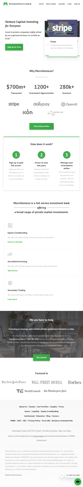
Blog (48, 416)
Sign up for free (14, 47)
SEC (24, 421)
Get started (41, 358)
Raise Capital (51, 4)
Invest (41, 4)
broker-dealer (38, 436)
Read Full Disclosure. (13, 475)
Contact (32, 407)
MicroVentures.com (12, 451)
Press (61, 407)
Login (69, 4)
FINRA (12, 421)
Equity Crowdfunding (49, 411)
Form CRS (46, 421)
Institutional (29, 416)
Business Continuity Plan (62, 421)
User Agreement (22, 460)
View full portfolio (41, 126)
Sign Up (77, 4)
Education (40, 416)
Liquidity (61, 4)
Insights (53, 407)
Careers (55, 416)
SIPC (19, 421)
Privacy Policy (34, 421)
